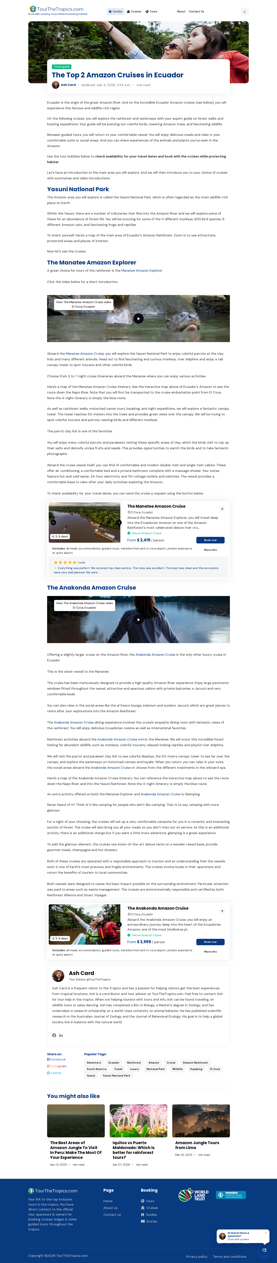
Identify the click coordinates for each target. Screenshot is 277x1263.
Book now (210, 540)
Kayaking (196, 1069)
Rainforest (134, 1062)
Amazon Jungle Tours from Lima (197, 1145)
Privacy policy (196, 1257)
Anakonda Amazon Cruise (155, 655)
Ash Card (68, 85)
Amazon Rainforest (195, 1062)
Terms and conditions (229, 1257)
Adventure (94, 1062)
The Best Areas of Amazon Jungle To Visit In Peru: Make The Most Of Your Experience (76, 1150)
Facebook (58, 1059)
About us (110, 1208)
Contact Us (196, 11)
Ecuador (114, 1062)
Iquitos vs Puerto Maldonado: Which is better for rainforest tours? (134, 1150)
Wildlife (177, 1069)
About (181, 11)
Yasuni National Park (116, 1075)
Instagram (58, 1066)
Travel (118, 1069)
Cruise (171, 1062)
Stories (151, 1221)
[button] (245, 12)
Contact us (112, 1215)
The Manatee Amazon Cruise (156, 506)
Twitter (55, 1073)
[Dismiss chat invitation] (266, 1232)
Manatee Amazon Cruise (85, 353)
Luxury (134, 1069)
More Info (210, 550)
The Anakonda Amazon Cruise (157, 908)
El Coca (215, 1069)
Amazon (154, 1062)
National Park (156, 1069)
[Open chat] (264, 1250)
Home (107, 1201)
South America (97, 1069)
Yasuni (91, 1075)
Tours (153, 11)
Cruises (136, 11)
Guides (117, 11)
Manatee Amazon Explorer (141, 270)
